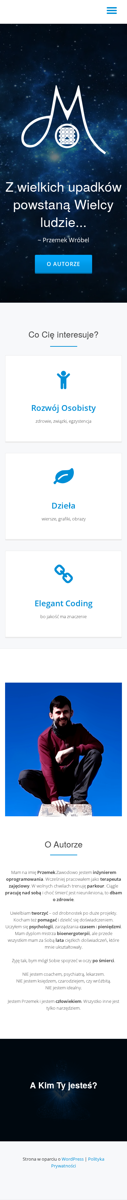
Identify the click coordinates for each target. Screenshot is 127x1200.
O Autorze (69, 264)
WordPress (73, 1159)
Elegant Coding (63, 603)
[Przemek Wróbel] (15, 12)
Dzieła (63, 505)
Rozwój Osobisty (63, 407)
